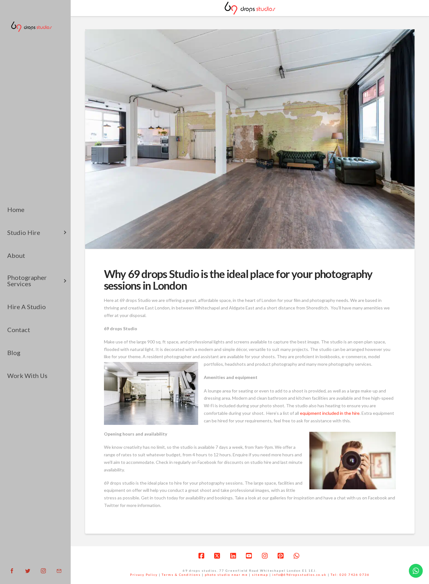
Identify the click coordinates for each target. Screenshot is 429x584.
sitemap (260, 574)
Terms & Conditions (181, 574)
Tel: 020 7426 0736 (350, 574)
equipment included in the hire (330, 413)
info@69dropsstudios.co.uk (299, 574)
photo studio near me (226, 574)
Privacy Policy (144, 574)
